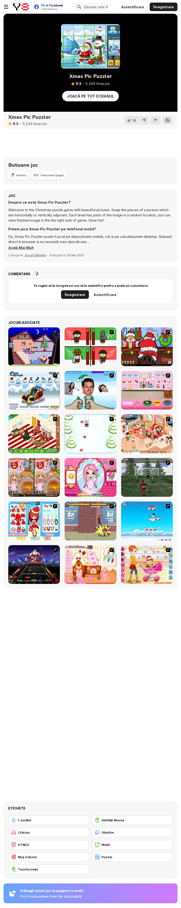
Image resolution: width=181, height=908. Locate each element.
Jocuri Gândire (35, 255)
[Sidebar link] (6, 7)
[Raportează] (155, 120)
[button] (21, 247)
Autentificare (132, 7)
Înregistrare (163, 7)
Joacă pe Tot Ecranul (90, 96)
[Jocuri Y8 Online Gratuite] (21, 6)
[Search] (78, 7)
